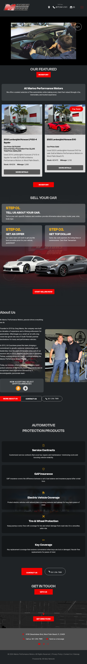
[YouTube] (39, 644)
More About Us (10, 398)
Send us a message (56, 639)
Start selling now (43, 291)
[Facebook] (48, 644)
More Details (22, 172)
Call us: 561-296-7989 (34, 639)
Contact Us (31, 399)
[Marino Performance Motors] (16, 7)
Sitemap (76, 654)
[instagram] (44, 644)
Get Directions (43, 619)
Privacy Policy (57, 654)
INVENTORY (44, 184)
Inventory (43, 74)
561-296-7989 (56, 572)
